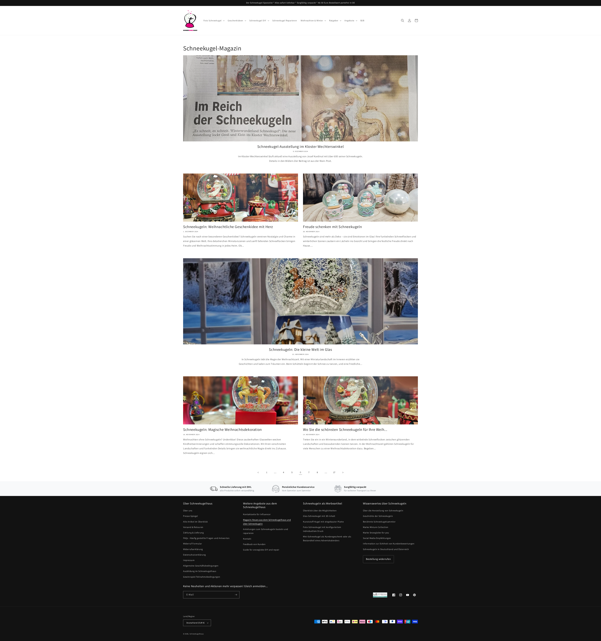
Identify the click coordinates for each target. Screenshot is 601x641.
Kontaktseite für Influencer (257, 514)
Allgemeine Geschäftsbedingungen (200, 565)
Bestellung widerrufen (378, 559)
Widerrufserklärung (193, 549)
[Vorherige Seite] (258, 472)
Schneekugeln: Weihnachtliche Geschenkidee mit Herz (228, 226)
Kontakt (247, 538)
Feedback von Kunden (254, 544)
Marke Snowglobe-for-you (376, 532)
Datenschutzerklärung (194, 554)
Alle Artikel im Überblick (195, 521)
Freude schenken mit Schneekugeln (332, 226)
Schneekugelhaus (197, 634)
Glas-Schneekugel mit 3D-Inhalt (319, 516)
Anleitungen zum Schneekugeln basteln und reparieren (265, 531)
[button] (214, 20)
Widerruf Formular (192, 543)
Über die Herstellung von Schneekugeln (383, 510)
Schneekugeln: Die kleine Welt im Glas (300, 349)
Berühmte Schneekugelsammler (379, 521)
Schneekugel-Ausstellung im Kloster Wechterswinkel (300, 146)
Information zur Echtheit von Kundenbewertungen (388, 543)
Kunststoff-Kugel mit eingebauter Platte (323, 521)
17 (334, 472)
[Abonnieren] (235, 594)
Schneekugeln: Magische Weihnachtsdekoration (222, 429)
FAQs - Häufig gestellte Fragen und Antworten (206, 538)
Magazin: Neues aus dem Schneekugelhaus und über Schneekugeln (267, 521)
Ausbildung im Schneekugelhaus (199, 571)
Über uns (187, 510)
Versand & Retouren (193, 527)
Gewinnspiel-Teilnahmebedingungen (201, 576)
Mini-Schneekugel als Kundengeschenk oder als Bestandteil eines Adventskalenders (327, 538)
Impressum (189, 560)
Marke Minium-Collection (375, 527)
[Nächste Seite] (342, 472)
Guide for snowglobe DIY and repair (261, 549)
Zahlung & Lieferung (193, 532)
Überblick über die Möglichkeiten (319, 510)
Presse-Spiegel (190, 516)
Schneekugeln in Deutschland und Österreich (386, 549)
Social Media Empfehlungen (377, 538)
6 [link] (300, 472)
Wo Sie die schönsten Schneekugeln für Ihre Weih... (345, 429)
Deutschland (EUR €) (195, 622)
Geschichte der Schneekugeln (378, 516)
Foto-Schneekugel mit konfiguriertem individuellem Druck (322, 529)
